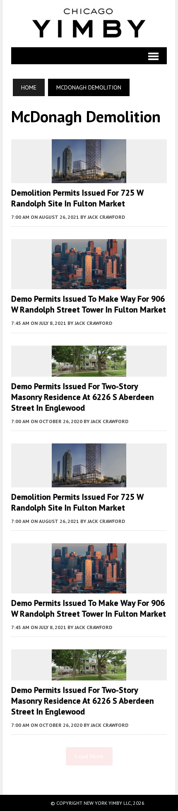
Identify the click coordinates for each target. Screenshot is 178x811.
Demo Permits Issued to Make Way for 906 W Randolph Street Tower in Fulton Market (88, 304)
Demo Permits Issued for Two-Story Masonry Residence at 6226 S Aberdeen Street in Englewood (82, 397)
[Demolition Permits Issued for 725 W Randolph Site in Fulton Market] (89, 177)
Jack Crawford (106, 217)
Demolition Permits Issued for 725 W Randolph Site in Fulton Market (77, 198)
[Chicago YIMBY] (89, 23)
